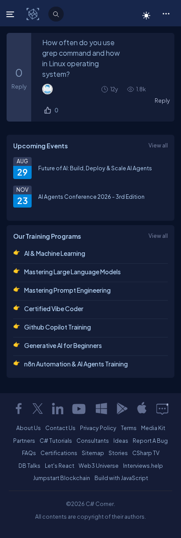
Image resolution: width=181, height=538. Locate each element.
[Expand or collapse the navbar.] (11, 14)
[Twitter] (38, 408)
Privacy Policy (98, 427)
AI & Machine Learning (54, 253)
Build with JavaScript (121, 477)
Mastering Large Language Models (72, 272)
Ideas (120, 440)
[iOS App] (142, 408)
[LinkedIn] (57, 408)
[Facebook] (18, 408)
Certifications (58, 452)
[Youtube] (79, 408)
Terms (129, 427)
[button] (165, 13)
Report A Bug (150, 440)
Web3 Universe (99, 465)
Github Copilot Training (57, 327)
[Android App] (121, 408)
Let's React (59, 465)
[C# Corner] (33, 13)
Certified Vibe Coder (53, 308)
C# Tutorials (56, 440)
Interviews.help (143, 465)
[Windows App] (101, 408)
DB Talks (29, 465)
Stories (118, 452)
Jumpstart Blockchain (61, 477)
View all (158, 145)
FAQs (29, 452)
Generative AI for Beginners (63, 345)
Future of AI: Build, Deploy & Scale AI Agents (95, 168)
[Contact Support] (162, 408)
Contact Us (60, 427)
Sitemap (93, 452)
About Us (28, 427)
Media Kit (153, 427)
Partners (24, 440)
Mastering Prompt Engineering (67, 290)
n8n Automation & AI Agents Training (76, 364)
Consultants (92, 440)
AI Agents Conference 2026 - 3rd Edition (91, 196)
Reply (162, 100)
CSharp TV (145, 452)
